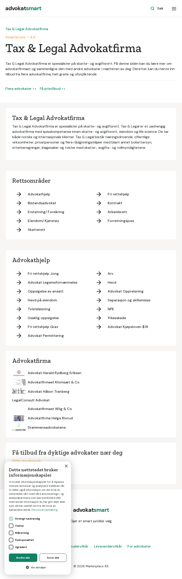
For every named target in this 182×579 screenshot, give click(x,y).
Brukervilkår (78, 546)
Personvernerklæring (45, 510)
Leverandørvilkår (108, 546)
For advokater (139, 546)
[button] (174, 8)
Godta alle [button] (23, 557)
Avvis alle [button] (53, 557)
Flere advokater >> (20, 88)
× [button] (66, 466)
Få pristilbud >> (52, 88)
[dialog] (37, 518)
